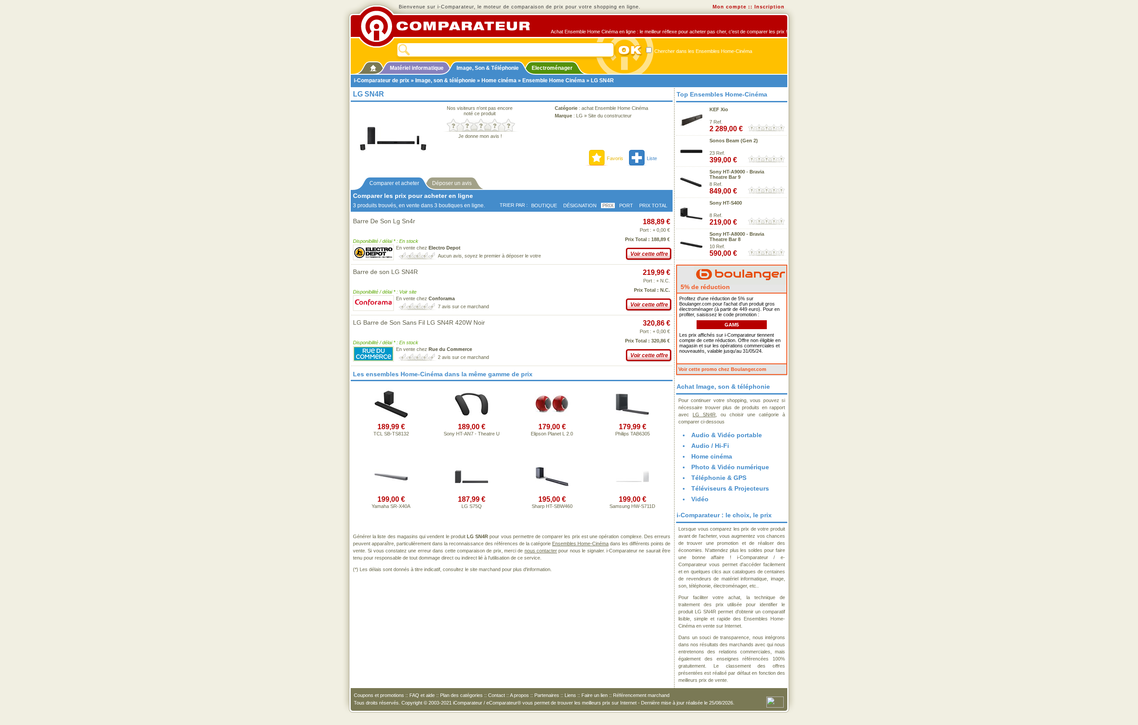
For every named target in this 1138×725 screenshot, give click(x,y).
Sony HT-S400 (725, 202)
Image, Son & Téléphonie (488, 68)
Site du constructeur (610, 115)
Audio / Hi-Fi (710, 445)
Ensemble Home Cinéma (553, 80)
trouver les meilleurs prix (583, 702)
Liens (570, 695)
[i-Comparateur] (373, 66)
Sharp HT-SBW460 (552, 506)
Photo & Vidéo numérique (730, 467)
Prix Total (653, 205)
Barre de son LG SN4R (385, 271)
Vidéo (700, 499)
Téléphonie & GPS (718, 477)
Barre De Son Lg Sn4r (384, 221)
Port (626, 205)
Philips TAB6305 (632, 433)
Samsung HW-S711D (632, 506)
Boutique (544, 205)
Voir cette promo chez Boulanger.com (722, 369)
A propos (519, 695)
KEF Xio (718, 109)
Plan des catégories (461, 695)
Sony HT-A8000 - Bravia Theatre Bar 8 (736, 236)
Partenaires (546, 695)
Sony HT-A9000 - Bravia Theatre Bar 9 (736, 174)
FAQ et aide (422, 695)
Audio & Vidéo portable (726, 435)
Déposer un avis (452, 183)
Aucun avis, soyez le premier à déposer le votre (489, 255)
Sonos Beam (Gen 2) (733, 140)
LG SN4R (704, 414)
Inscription (769, 6)
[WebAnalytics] (775, 701)
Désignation (580, 205)
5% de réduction (704, 286)
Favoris (615, 158)
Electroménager (552, 68)
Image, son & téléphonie (445, 80)
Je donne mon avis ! (480, 136)
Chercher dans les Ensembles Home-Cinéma (702, 51)
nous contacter (541, 550)
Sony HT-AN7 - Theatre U (472, 433)
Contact (496, 695)
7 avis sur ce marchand (463, 306)
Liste (652, 158)
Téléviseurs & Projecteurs (730, 488)
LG (579, 115)
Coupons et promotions (379, 695)
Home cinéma (499, 80)
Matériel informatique (417, 68)
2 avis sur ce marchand (463, 357)
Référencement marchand (641, 695)
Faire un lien (594, 695)
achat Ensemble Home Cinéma (614, 108)
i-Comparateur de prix (381, 80)
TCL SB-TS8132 (391, 433)
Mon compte (729, 6)
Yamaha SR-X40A (391, 506)
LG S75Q (471, 506)
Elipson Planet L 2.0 (552, 433)
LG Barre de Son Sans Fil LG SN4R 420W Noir (419, 322)
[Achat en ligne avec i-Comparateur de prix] (450, 26)
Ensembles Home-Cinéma (580, 543)
